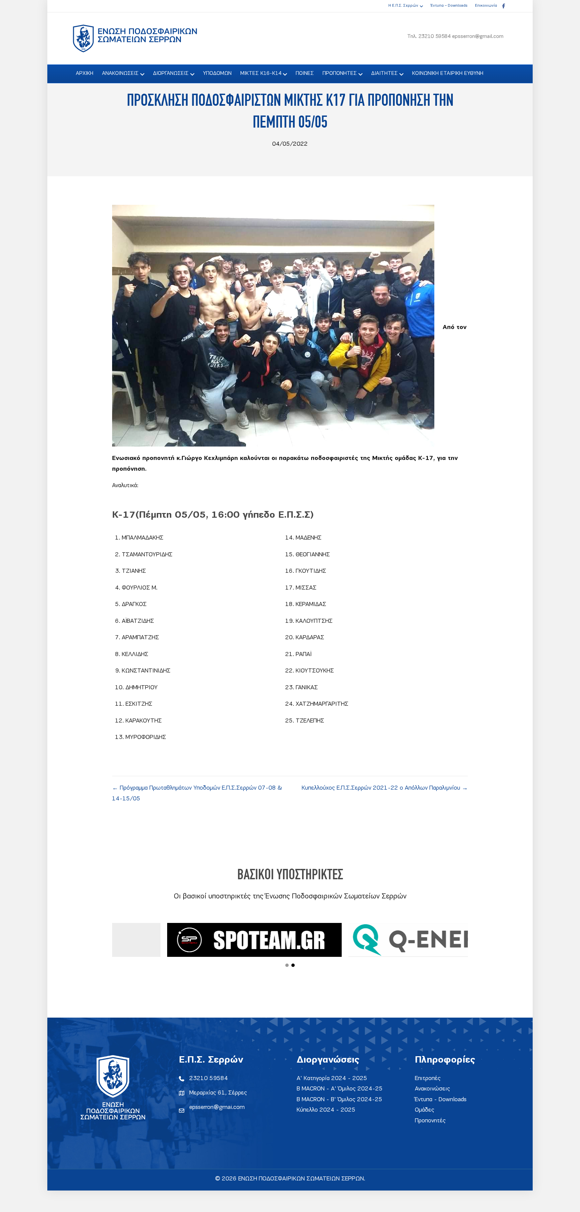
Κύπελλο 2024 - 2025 (326, 1110)
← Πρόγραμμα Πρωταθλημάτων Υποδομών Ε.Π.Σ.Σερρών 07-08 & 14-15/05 (197, 793)
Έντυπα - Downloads (441, 1100)
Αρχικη (84, 73)
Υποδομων (217, 73)
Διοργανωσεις (171, 73)
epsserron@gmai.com (217, 1107)
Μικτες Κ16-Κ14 (260, 73)
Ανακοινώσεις (432, 1089)
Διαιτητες (384, 73)
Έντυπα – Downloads (449, 6)
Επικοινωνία (486, 6)
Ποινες (305, 73)
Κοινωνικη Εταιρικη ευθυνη (447, 73)
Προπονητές (430, 1121)
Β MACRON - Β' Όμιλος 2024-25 (339, 1100)
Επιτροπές (428, 1078)
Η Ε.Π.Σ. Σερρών (403, 6)
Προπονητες (340, 73)
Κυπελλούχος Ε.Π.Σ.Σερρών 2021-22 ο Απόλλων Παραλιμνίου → (385, 788)
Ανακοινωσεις (120, 73)
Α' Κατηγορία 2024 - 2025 (332, 1078)
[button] (287, 965)
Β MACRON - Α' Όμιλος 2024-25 (340, 1089)
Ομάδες (424, 1110)
